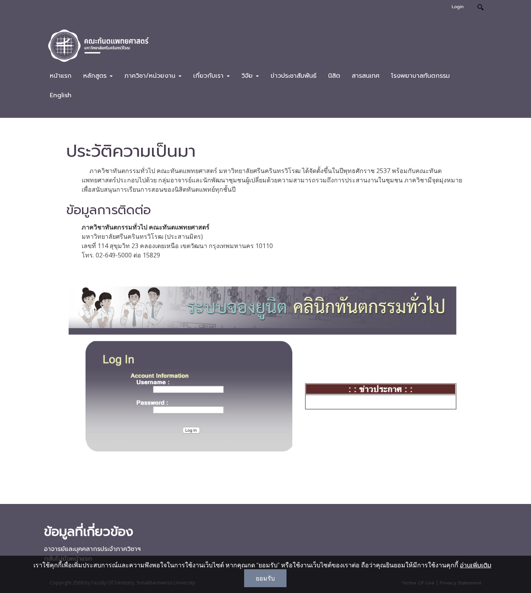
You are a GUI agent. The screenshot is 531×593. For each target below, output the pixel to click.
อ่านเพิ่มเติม (475, 565)
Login (458, 6)
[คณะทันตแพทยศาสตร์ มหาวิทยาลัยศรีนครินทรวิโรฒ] (98, 45)
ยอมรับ (265, 578)
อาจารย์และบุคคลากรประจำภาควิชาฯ (92, 549)
